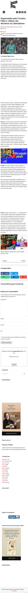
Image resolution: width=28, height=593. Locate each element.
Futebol (4, 32)
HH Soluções (14, 590)
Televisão (4, 482)
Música (3, 475)
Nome (2, 318)
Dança (3, 466)
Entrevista (4, 468)
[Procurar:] (14, 373)
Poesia (3, 477)
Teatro (3, 480)
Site (1, 331)
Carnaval (4, 463)
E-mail (2, 325)
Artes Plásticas (5, 461)
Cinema (3, 464)
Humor (3, 471)
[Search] (24, 373)
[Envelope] (25, 12)
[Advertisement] (14, 91)
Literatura (4, 473)
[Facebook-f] (17, 12)
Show (3, 479)
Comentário (4, 299)
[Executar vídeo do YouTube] (14, 156)
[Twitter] (22, 12)
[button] (4, 12)
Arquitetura (4, 459)
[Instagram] (20, 12)
